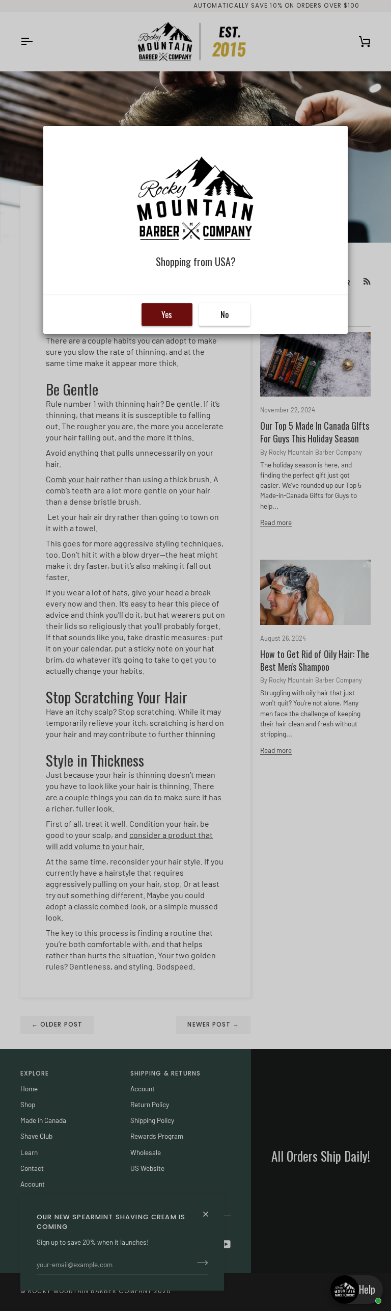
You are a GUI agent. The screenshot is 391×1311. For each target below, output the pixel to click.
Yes (166, 314)
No (224, 314)
